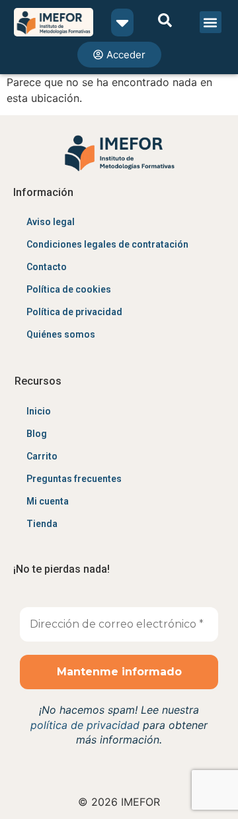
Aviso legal (50, 222)
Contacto (46, 267)
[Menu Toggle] (122, 22)
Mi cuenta (47, 501)
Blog (36, 433)
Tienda (42, 523)
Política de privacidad (74, 312)
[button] (210, 22)
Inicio (38, 411)
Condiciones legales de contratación (107, 244)
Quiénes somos (60, 334)
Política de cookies (68, 289)
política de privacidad (84, 725)
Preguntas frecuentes (74, 478)
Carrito (42, 456)
